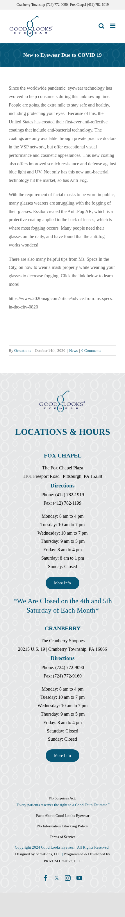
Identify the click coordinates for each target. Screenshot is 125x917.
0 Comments (91, 350)
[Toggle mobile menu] (113, 26)
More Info (62, 583)
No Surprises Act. (62, 798)
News (73, 350)
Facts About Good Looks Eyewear (62, 815)
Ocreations (22, 350)
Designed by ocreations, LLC (38, 854)
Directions (62, 486)
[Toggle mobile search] (101, 26)
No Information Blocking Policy (62, 826)
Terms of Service (63, 837)
